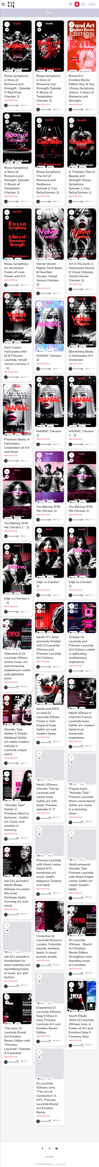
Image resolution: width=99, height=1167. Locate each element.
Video (9, 71)
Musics (18, 71)
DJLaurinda (12, 105)
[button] (4, 4)
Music (74, 71)
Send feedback (49, 1157)
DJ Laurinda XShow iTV (46, 1164)
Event (50, 633)
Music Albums (85, 71)
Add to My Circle (11, 100)
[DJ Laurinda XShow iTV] (11, 4)
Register (92, 4)
